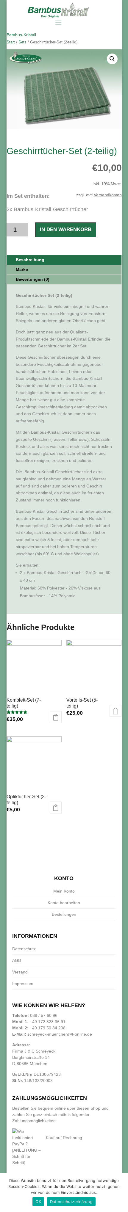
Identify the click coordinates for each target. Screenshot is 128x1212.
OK (38, 1201)
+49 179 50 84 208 (47, 1028)
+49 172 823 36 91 (47, 1021)
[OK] (121, 1193)
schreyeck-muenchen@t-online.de (59, 1034)
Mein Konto (64, 891)
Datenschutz (24, 948)
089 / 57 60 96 (43, 1015)
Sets (22, 42)
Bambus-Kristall (21, 34)
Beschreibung (30, 259)
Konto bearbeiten (64, 902)
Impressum (22, 983)
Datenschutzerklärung (71, 1201)
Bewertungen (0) (32, 279)
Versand (20, 972)
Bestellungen (64, 914)
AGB (16, 960)
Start (11, 42)
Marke (22, 269)
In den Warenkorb (65, 229)
